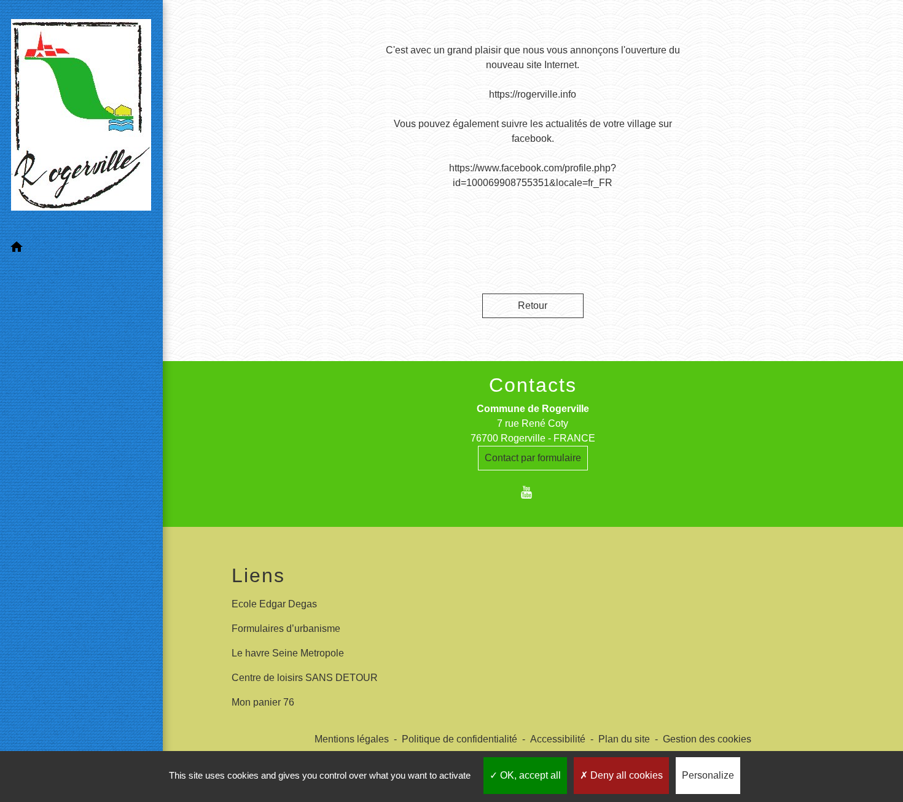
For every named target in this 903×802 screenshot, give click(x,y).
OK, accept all (529, 775)
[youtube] (533, 492)
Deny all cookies (625, 775)
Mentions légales (352, 739)
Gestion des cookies (707, 739)
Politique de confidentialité (459, 739)
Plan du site (624, 739)
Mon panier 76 (263, 702)
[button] (81, 249)
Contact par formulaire (533, 458)
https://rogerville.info (532, 94)
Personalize (708, 775)
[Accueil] (81, 117)
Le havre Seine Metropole (288, 653)
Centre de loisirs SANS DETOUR (305, 677)
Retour (532, 305)
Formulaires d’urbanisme (286, 628)
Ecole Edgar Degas (274, 604)
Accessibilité (557, 739)
